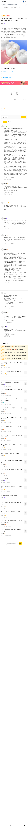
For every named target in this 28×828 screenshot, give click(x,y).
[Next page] (21, 539)
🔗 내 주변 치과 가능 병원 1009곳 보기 (9, 74)
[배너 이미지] (14, 83)
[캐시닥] (3, 1)
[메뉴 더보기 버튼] (2, 7)
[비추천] (8, 177)
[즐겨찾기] (8, 343)
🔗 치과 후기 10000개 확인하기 (8, 71)
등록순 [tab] (14, 121)
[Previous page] (7, 539)
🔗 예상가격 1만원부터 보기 (7, 73)
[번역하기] (25, 18)
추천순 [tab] (5, 121)
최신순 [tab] (9, 121)
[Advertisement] (14, 11)
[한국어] (23, 1)
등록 (23, 117)
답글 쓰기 (13, 177)
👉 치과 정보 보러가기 (6, 77)
